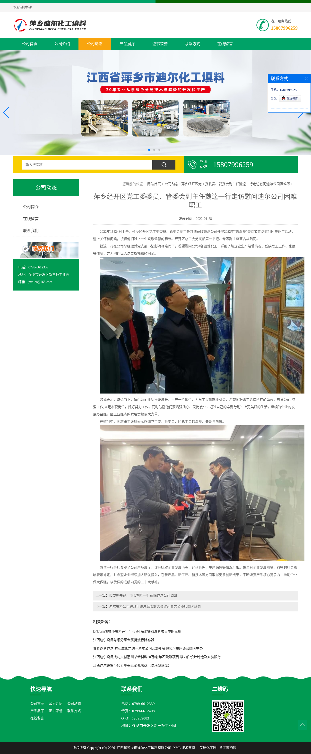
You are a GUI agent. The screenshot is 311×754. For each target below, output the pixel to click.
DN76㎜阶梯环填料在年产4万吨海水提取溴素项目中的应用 (137, 631)
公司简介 (31, 207)
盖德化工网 (207, 748)
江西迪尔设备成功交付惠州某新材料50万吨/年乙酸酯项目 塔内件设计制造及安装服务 (157, 657)
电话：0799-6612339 (33, 267)
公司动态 (95, 44)
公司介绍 (62, 44)
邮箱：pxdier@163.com (35, 282)
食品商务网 (227, 748)
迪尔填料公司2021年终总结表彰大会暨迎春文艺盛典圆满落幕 (155, 606)
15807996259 (284, 28)
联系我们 (31, 231)
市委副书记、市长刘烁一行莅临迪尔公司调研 (143, 595)
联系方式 (192, 44)
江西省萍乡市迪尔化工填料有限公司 (144, 748)
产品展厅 (127, 44)
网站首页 (154, 184)
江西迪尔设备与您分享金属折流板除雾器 (123, 640)
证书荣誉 (160, 44)
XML (177, 748)
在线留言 (225, 44)
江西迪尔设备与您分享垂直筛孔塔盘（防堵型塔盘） (132, 665)
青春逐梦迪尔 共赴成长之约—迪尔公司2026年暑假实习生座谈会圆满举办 (148, 648)
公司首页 (29, 44)
